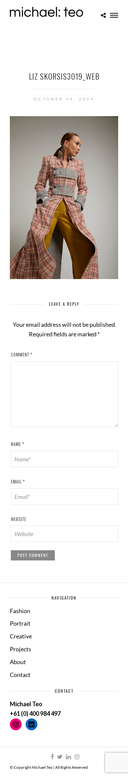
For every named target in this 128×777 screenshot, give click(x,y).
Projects (20, 649)
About (18, 661)
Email (18, 481)
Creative (21, 636)
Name (17, 444)
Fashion (20, 610)
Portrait (20, 623)
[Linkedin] (68, 757)
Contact (20, 674)
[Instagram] (76, 757)
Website (18, 519)
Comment (21, 354)
